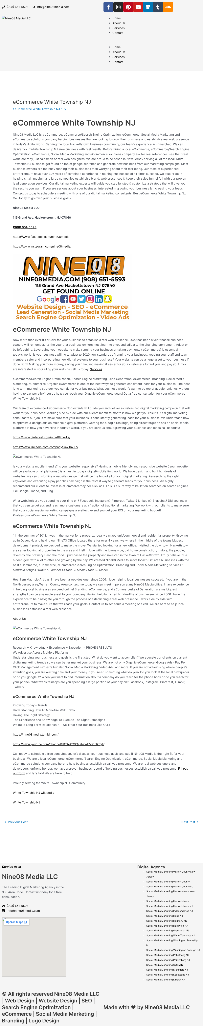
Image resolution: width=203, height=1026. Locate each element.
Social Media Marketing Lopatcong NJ (167, 974)
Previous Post (16, 821)
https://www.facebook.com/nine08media (41, 237)
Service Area (11, 867)
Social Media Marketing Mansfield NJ (167, 969)
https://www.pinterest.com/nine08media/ (41, 437)
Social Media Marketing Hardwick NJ (167, 925)
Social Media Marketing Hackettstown (167, 901)
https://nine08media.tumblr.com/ (35, 734)
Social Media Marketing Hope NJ (164, 915)
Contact (117, 33)
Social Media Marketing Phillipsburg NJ (168, 959)
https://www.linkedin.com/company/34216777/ (45, 447)
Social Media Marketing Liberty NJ (165, 979)
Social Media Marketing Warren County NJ (169, 886)
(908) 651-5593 (24, 227)
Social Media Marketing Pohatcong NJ (167, 955)
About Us (118, 23)
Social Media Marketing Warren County (168, 881)
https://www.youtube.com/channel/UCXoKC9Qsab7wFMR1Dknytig (59, 744)
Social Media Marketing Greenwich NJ (167, 930)
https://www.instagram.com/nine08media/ (42, 246)
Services (118, 28)
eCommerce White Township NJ (37, 109)
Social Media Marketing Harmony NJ (166, 920)
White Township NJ (26, 802)
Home (116, 18)
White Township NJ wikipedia (33, 793)
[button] (152, 42)
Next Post (190, 821)
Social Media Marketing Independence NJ (169, 910)
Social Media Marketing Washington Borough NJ (173, 950)
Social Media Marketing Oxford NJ (165, 964)
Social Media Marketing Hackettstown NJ (169, 906)
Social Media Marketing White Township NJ (170, 935)
